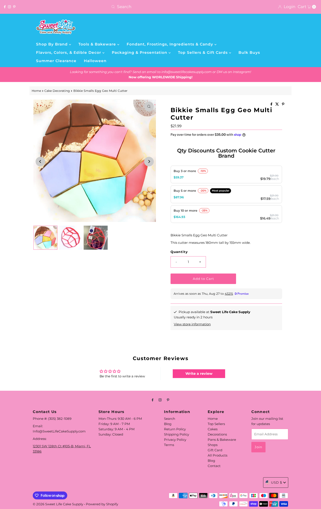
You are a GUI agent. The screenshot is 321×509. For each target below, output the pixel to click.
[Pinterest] (14, 6)
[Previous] (40, 161)
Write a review (198, 373)
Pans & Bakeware (222, 440)
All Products (217, 455)
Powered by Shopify (102, 504)
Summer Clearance (56, 61)
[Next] (149, 161)
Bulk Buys (249, 52)
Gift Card (215, 450)
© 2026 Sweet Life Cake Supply (58, 504)
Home (36, 90)
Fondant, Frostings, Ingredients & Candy (170, 44)
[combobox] (160, 6)
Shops (212, 445)
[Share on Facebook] (272, 104)
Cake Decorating (57, 90)
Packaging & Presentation (140, 52)
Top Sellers (216, 424)
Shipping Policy (176, 434)
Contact (214, 466)
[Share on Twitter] (277, 104)
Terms (169, 445)
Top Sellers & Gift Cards (203, 52)
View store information (192, 324)
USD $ (276, 482)
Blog (167, 424)
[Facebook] (5, 6)
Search (169, 419)
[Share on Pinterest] (283, 104)
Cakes (212, 429)
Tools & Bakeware (97, 44)
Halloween (95, 61)
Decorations (217, 434)
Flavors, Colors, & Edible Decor (69, 52)
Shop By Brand (52, 44)
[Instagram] (9, 6)
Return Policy (175, 429)
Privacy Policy (175, 440)
